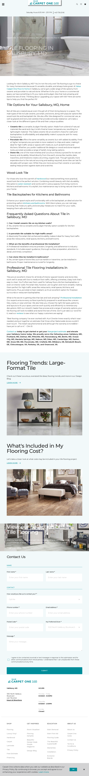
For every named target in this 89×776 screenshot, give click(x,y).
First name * (11, 572)
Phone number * (13, 607)
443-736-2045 (59, 13)
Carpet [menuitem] (9, 742)
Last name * (50, 572)
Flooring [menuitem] (10, 730)
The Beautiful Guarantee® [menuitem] (52, 743)
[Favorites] (81, 4)
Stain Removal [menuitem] (52, 730)
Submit (44, 671)
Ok (73, 769)
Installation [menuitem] (51, 752)
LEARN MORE (12, 383)
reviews (20, 313)
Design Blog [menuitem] (32, 751)
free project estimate (57, 332)
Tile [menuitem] (8, 750)
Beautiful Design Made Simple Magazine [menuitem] (32, 743)
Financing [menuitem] (11, 758)
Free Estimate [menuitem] (12, 754)
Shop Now (11, 548)
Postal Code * (12, 622)
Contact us (11, 332)
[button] (77, 4)
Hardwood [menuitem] (11, 738)
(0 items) (85, 4)
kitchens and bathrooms (34, 203)
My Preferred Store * (53, 622)
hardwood (41, 179)
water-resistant (24, 184)
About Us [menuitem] (71, 730)
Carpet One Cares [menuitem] (71, 735)
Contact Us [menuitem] (71, 740)
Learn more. (44, 772)
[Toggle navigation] (3, 4)
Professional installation (71, 298)
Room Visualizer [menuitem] (33, 730)
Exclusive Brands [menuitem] (50, 757)
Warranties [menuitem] (51, 748)
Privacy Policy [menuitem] (72, 750)
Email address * (51, 607)
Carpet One (11, 38)
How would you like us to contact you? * (22, 594)
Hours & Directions (14, 700)
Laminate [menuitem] (10, 746)
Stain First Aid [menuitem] (52, 734)
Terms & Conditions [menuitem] (71, 745)
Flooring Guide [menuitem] (53, 738)
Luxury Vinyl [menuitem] (11, 734)
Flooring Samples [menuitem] (30, 735)
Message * (11, 636)
